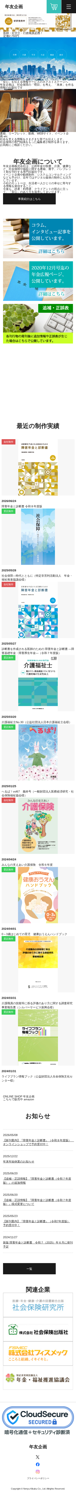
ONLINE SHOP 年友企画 (54, 6)
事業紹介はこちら (29, 199)
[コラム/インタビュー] (38, 238)
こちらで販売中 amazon (18, 1099)
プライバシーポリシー (38, 1478)
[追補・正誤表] (38, 324)
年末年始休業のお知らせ (18, 1161)
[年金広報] (38, 281)
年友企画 (14, 6)
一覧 (29, 1268)
